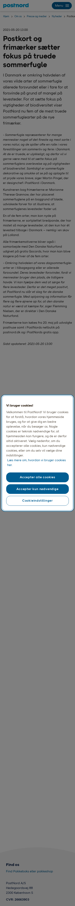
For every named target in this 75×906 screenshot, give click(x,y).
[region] (37, 453)
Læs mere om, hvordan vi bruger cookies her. (36, 462)
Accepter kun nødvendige (37, 489)
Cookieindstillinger (37, 500)
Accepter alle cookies (37, 477)
